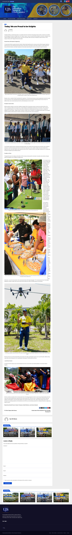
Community (5, 496)
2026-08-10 (7, 500)
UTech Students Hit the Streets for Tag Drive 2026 (26, 434)
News (5, 24)
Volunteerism (40, 496)
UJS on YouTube (11, 18)
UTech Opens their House (11, 410)
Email (4, 470)
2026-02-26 (57, 500)
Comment (5, 445)
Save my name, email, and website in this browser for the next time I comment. (18, 480)
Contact (36, 18)
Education (9, 496)
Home (5, 18)
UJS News (11, 29)
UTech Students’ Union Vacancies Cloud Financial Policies (10, 434)
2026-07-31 (24, 500)
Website (4, 475)
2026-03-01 (40, 500)
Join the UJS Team (21, 18)
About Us (29, 18)
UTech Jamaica (23, 496)
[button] (68, 18)
